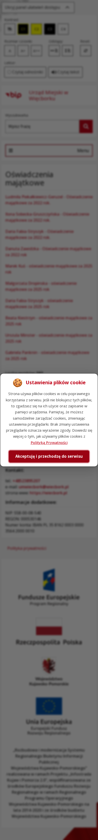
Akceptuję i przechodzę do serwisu (49, 456)
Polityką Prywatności (49, 442)
